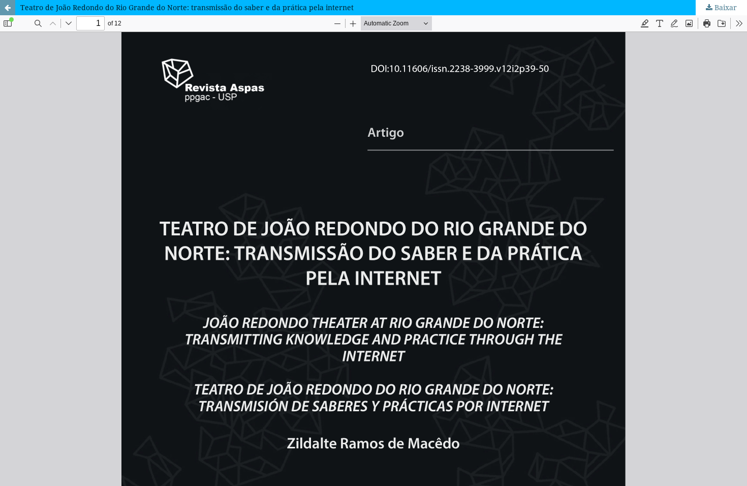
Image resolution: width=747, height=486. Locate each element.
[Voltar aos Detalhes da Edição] (7, 7)
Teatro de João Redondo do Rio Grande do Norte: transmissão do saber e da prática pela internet (187, 7)
